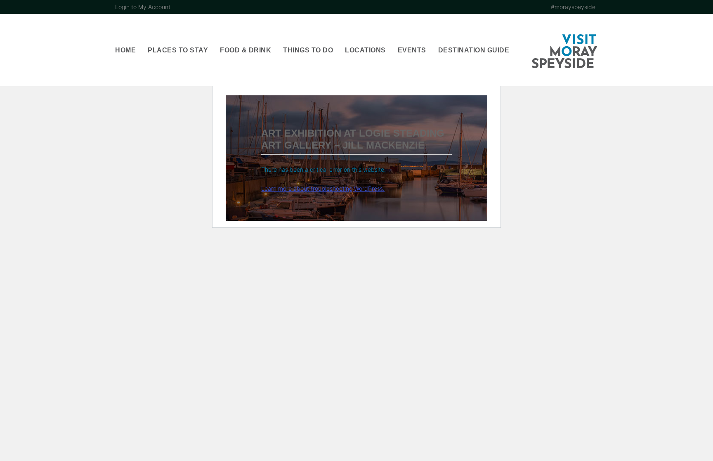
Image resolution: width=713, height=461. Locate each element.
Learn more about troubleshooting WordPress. (323, 188)
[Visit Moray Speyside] (564, 51)
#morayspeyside (573, 6)
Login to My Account (142, 6)
